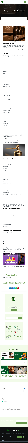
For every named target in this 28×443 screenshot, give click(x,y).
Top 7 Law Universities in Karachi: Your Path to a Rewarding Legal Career (8, 362)
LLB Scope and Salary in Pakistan (13, 283)
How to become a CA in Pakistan (10, 274)
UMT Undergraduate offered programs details (19, 327)
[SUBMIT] (20, 318)
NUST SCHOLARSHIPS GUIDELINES (11, 271)
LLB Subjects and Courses (8, 284)
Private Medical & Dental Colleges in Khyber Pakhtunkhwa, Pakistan (20, 376)
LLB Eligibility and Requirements (9, 282)
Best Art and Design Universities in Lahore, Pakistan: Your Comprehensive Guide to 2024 (20, 362)
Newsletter (8, 316)
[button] (22, 2)
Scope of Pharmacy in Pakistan (19, 331)
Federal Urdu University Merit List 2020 (9, 331)
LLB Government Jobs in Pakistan (18, 282)
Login (25, 388)
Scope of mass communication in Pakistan (12, 275)
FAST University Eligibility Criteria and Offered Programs (10, 327)
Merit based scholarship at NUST (10, 273)
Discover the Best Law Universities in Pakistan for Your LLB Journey (7, 376)
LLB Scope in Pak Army (21, 283)
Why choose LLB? (15, 285)
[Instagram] (21, 437)
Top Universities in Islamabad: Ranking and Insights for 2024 (19, 336)
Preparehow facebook (6, 279)
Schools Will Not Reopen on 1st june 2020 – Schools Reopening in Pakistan (9, 336)
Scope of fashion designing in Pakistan (11, 272)
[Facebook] (18, 437)
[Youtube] (20, 437)
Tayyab (3, 401)
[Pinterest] (23, 437)
